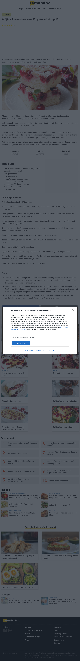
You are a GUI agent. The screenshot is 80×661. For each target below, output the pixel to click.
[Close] (74, 311)
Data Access (40, 350)
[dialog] (40, 330)
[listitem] (40, 337)
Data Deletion (29, 350)
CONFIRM (21, 343)
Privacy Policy (51, 350)
